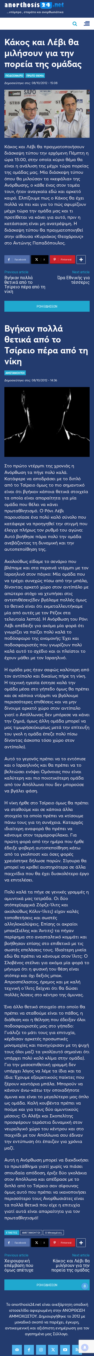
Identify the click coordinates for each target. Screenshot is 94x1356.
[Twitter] (53, 1350)
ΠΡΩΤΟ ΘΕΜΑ (35, 75)
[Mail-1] (17, 1350)
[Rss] (77, 1350)
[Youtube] (65, 1350)
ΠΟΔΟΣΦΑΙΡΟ (14, 75)
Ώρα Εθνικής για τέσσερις (73, 280)
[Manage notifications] (84, 1347)
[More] (81, 259)
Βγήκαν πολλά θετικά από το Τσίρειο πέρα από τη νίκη (24, 284)
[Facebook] (29, 1350)
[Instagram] (41, 1350)
